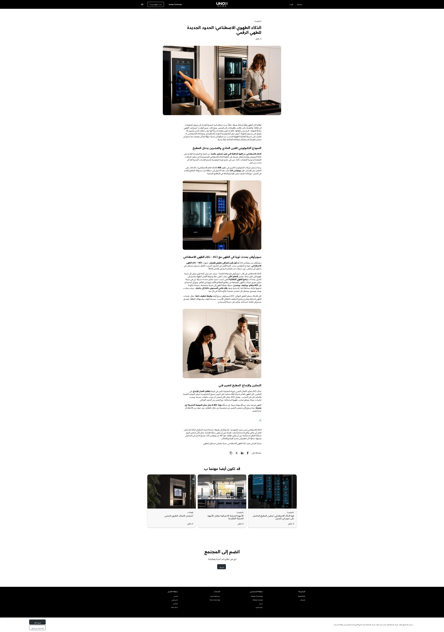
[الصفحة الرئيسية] (222, 4)
